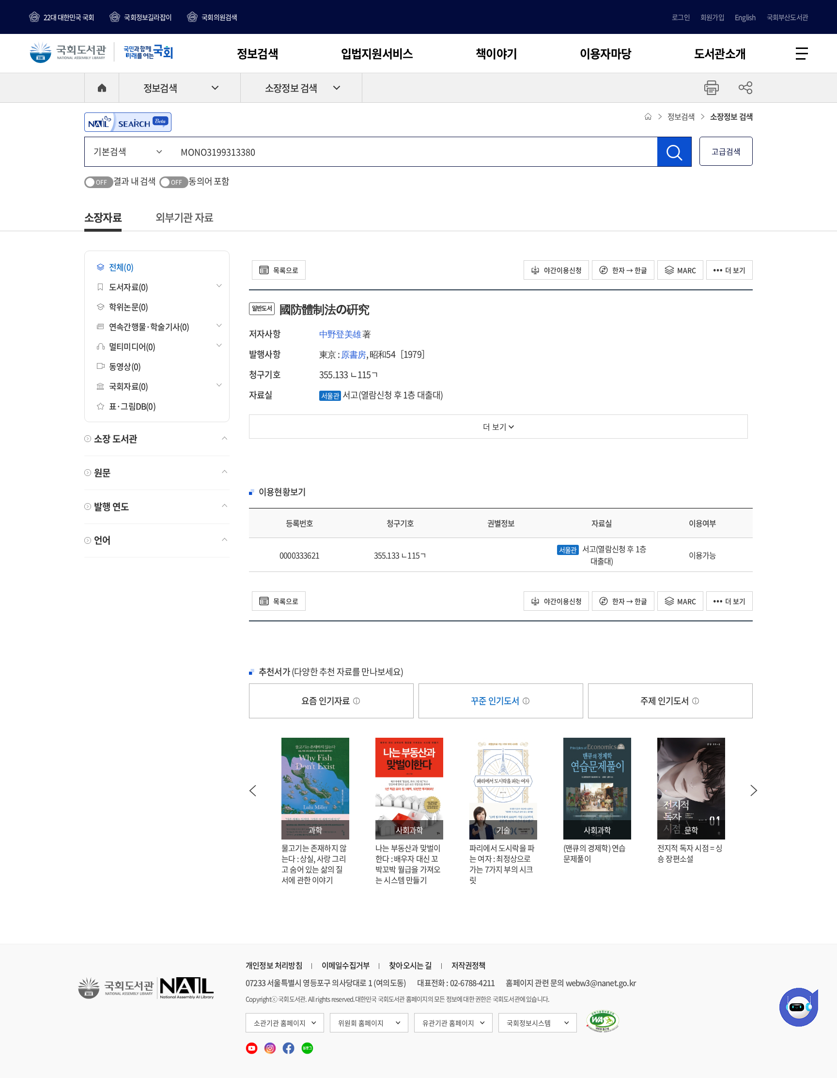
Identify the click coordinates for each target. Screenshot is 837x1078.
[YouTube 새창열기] (252, 1045)
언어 (102, 540)
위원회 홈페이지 (361, 1023)
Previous (252, 790)
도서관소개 (719, 53)
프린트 (711, 87)
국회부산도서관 (787, 17)
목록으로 (285, 270)
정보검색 (257, 53)
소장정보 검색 (291, 88)
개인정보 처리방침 (274, 965)
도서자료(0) (128, 287)
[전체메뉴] (802, 54)
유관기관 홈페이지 (448, 1023)
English (745, 17)
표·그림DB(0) (132, 406)
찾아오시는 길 (410, 965)
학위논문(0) (128, 307)
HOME (101, 87)
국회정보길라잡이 (147, 17)
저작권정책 (468, 965)
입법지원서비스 (377, 53)
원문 (102, 472)
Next (754, 790)
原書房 (353, 354)
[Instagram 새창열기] (271, 1045)
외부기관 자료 (184, 217)
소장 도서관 (115, 438)
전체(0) (121, 267)
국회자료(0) (128, 386)
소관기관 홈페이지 (280, 1023)
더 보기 (735, 270)
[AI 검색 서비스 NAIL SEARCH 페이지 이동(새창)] (127, 122)
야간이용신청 (562, 270)
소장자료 (103, 217)
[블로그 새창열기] (307, 1045)
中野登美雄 (340, 333)
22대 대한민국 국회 (69, 17)
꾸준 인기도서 (496, 700)
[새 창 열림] (603, 1021)
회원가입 (712, 17)
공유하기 (745, 87)
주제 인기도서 (665, 700)
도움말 (356, 701)
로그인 (681, 17)
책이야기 (496, 53)
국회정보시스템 (529, 1023)
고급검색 (726, 151)
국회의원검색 (219, 17)
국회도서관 (68, 52)
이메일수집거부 (346, 965)
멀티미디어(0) (132, 346)
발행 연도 (111, 506)
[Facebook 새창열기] (289, 1045)
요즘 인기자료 (326, 700)
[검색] (674, 151)
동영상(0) (124, 366)
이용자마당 (605, 53)
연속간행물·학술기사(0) (149, 326)
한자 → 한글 (629, 270)
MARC (686, 270)
